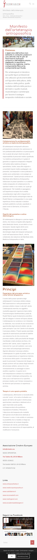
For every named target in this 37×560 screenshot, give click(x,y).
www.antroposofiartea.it (10, 484)
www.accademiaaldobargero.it (13, 503)
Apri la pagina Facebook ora (13, 527)
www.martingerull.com (10, 499)
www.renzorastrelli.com (10, 495)
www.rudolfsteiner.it (9, 491)
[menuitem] (29, 4)
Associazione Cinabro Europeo (21, 519)
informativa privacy (22, 556)
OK (12, 556)
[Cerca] (29, 4)
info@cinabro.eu (9, 449)
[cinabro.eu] (15, 4)
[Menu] (33, 4)
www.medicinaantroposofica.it (13, 488)
